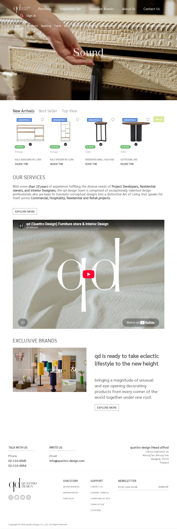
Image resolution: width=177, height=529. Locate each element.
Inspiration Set (70, 8)
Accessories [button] (107, 26)
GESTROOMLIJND (128, 159)
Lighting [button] (91, 26)
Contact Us (151, 8)
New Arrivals (19, 27)
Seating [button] (46, 26)
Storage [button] (77, 26)
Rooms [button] (150, 26)
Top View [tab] (69, 110)
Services (163, 26)
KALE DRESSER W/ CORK (62, 159)
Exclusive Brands (101, 8)
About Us (128, 8)
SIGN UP (164, 487)
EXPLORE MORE (25, 211)
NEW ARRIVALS (24, 120)
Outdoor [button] (137, 26)
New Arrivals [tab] (23, 110)
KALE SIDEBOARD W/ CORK (28, 159)
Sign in (31, 15)
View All (158, 119)
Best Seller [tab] (48, 110)
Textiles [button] (123, 26)
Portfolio (44, 8)
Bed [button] (66, 26)
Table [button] (57, 26)
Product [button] (32, 26)
